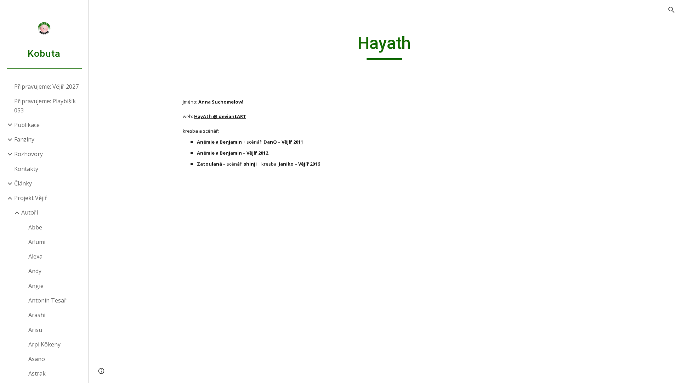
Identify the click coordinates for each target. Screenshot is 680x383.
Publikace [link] (27, 125)
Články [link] (23, 183)
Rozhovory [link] (28, 154)
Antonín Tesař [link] (47, 300)
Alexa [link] (35, 256)
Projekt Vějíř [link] (30, 198)
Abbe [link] (35, 227)
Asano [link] (36, 359)
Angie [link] (36, 286)
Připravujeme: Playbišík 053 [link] (45, 105)
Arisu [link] (35, 330)
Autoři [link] (29, 212)
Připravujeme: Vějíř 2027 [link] (46, 86)
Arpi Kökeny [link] (44, 344)
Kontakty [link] (26, 169)
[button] (671, 9)
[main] (384, 46)
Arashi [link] (36, 315)
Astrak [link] (37, 373)
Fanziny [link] (24, 139)
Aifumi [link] (36, 242)
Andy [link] (34, 271)
